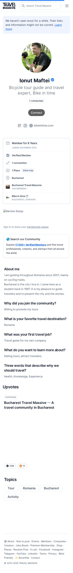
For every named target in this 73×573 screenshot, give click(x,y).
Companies (59, 541)
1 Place (22, 170)
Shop (59, 545)
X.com (33, 549)
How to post (23, 541)
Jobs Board (22, 545)
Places (7, 549)
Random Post (20, 549)
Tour (11, 488)
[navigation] (66, 5)
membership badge (38, 226)
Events (35, 541)
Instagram (57, 549)
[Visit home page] (10, 6)
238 (12, 465)
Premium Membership (42, 545)
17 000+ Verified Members (30, 244)
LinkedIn (33, 553)
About (10, 541)
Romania (29, 488)
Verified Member (21, 155)
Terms (43, 553)
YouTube (21, 553)
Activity (13, 497)
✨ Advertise (22, 557)
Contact (35, 557)
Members (46, 541)
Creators (9, 545)
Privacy (52, 553)
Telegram (9, 553)
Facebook (44, 549)
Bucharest (51, 488)
